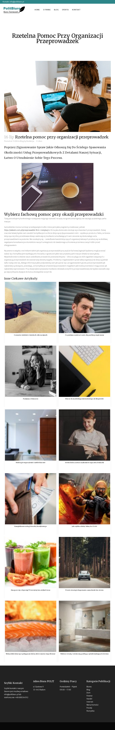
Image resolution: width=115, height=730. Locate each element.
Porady (89, 708)
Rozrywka (90, 711)
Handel (89, 699)
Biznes (89, 687)
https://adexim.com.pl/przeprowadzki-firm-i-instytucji (26, 230)
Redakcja (30, 141)
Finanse (89, 696)
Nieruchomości (92, 705)
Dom (88, 693)
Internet (89, 702)
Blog (22, 141)
